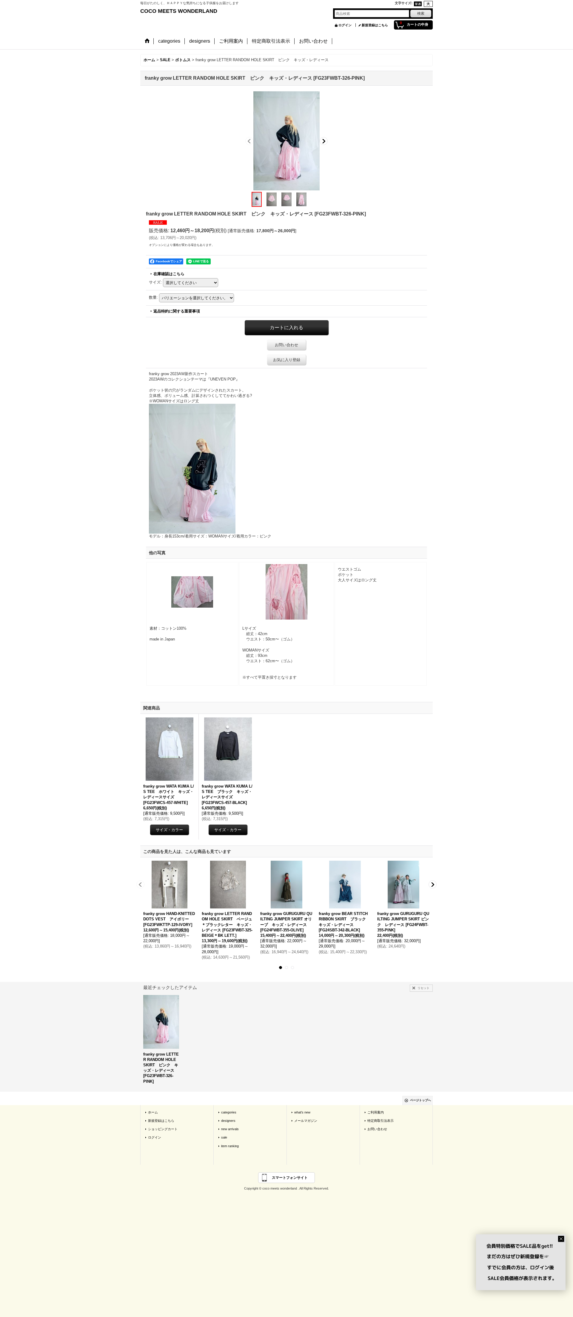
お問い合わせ (286, 345)
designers (228, 1120)
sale (224, 1137)
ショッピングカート (163, 1129)
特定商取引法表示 (380, 1120)
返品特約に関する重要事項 (176, 311)
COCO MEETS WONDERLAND (178, 11)
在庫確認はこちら (168, 274)
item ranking (230, 1146)
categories (228, 1112)
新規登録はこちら (375, 25)
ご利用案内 (375, 1112)
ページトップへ (420, 1100)
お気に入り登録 (286, 360)
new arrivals (230, 1129)
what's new (302, 1112)
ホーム (153, 1112)
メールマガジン (305, 1120)
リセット (423, 988)
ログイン (345, 25)
